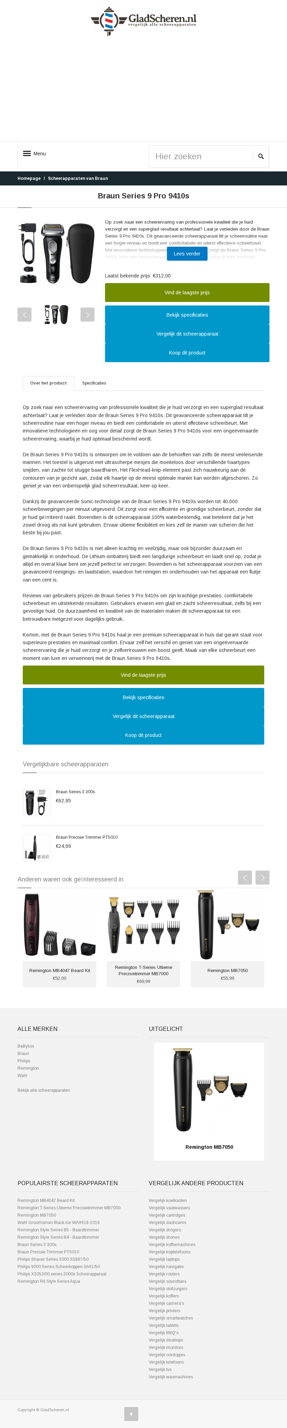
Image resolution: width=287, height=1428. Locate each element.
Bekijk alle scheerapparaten (44, 1090)
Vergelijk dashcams (167, 1222)
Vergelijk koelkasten (168, 1200)
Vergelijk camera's (166, 1303)
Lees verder (187, 253)
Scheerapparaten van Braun (78, 178)
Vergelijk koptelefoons (169, 1252)
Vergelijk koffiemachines (172, 1244)
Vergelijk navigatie (166, 1266)
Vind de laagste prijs (187, 292)
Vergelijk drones (164, 1237)
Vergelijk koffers (164, 1296)
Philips (24, 1060)
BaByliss (26, 1046)
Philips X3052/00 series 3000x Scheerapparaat (62, 1274)
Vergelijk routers (164, 1274)
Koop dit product (187, 353)
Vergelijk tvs (160, 1369)
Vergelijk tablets (163, 1325)
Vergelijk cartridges (167, 1215)
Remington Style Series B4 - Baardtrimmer (58, 1237)
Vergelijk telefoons (166, 1362)
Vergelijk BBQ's (163, 1332)
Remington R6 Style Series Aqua (49, 1281)
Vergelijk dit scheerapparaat (187, 334)
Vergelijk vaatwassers (169, 1207)
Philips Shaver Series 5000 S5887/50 (53, 1259)
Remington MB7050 (228, 970)
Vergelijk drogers (165, 1229)
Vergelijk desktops (166, 1340)
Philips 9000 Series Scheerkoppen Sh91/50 (59, 1266)
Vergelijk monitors (166, 1347)
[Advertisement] (144, 92)
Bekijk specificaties (187, 315)
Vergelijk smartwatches (171, 1318)
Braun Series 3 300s (75, 791)
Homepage (29, 178)
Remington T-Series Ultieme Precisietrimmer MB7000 (69, 1207)
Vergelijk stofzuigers (168, 1288)
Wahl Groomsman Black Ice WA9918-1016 (59, 1222)
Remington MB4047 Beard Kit (59, 970)
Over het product (48, 383)
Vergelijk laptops (164, 1259)
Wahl (22, 1075)
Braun (23, 1053)
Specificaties (94, 383)
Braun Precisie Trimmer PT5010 (87, 837)
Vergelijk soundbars (167, 1281)
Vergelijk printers (164, 1310)
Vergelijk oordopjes (167, 1354)
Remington (28, 1068)
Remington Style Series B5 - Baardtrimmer (58, 1229)
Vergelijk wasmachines (171, 1376)
